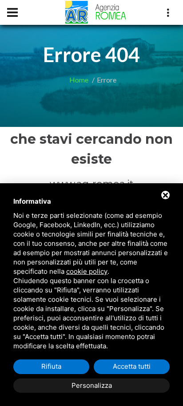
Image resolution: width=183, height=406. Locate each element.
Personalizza (92, 385)
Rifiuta (51, 366)
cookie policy (86, 271)
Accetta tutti (132, 366)
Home (78, 79)
